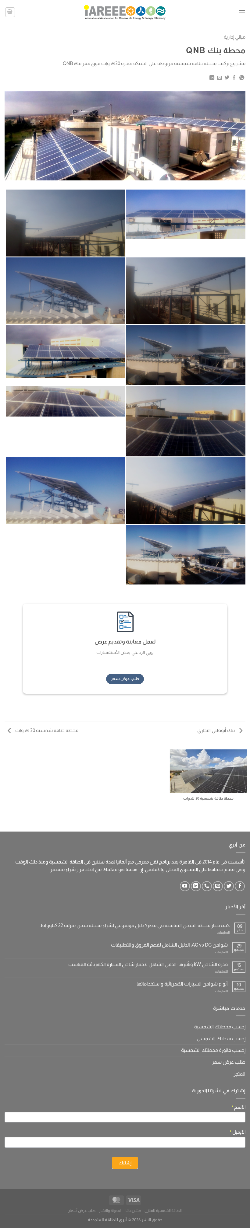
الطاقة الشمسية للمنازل (163, 1211)
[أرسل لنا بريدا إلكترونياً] (218, 886)
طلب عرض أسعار (81, 1211)
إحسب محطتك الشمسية (219, 1026)
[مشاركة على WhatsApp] (241, 78)
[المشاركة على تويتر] (226, 78)
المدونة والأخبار (110, 1211)
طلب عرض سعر (228, 1062)
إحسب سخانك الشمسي (221, 1038)
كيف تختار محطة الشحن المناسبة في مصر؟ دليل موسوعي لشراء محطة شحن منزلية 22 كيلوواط (135, 925)
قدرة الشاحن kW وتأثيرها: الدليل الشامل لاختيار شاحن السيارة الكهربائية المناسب (148, 964)
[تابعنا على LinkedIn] (196, 886)
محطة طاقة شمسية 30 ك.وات (46, 730)
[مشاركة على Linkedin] (211, 78)
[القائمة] (241, 12)
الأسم (238, 1107)
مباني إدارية (234, 37)
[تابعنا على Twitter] (229, 886)
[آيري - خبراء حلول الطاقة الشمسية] (125, 12)
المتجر (239, 1073)
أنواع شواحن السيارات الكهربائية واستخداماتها (182, 983)
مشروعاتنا (133, 1211)
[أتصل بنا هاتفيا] (207, 886)
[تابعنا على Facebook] (240, 886)
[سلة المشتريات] (10, 12)
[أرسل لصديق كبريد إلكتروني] (219, 78)
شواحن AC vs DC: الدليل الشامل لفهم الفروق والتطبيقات (169, 944)
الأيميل (237, 1132)
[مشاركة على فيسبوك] (234, 78)
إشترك (125, 1162)
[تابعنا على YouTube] (185, 886)
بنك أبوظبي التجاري (216, 730)
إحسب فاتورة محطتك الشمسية (213, 1050)
